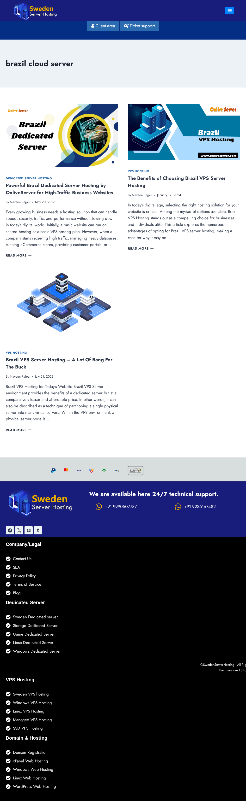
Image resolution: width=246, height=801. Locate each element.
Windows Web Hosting (33, 769)
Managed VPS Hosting (32, 720)
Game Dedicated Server (34, 634)
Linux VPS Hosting (28, 711)
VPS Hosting (138, 171)
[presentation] (62, 135)
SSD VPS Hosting (28, 728)
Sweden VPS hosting (31, 694)
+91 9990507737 (121, 506)
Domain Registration (30, 752)
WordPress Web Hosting (34, 786)
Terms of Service (27, 584)
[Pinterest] (29, 530)
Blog (17, 593)
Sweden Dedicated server (35, 617)
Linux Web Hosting (29, 778)
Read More (19, 255)
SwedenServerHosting (218, 664)
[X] (19, 530)
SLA (16, 567)
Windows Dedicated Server (37, 651)
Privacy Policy (24, 576)
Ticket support (142, 26)
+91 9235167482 (200, 506)
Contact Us (22, 558)
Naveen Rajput (20, 201)
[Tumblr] (38, 530)
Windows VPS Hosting (32, 703)
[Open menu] (229, 10)
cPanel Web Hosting (30, 761)
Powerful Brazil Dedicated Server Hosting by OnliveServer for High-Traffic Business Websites (59, 189)
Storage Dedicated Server (35, 625)
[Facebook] (10, 530)
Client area (104, 26)
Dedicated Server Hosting (29, 178)
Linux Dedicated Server (33, 642)
